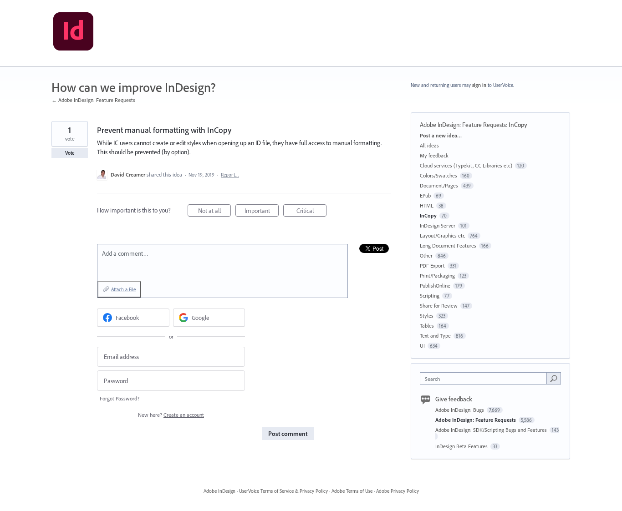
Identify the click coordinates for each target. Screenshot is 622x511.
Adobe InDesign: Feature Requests (463, 125)
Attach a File (123, 289)
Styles (426, 315)
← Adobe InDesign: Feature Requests (93, 99)
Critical (311, 212)
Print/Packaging (437, 275)
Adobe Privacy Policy (397, 491)
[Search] (553, 378)
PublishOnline (435, 285)
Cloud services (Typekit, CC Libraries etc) (466, 165)
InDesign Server (437, 225)
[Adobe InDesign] (73, 33)
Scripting (429, 295)
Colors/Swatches (438, 175)
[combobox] (485, 378)
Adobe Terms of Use (351, 491)
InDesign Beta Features (462, 446)
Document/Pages (439, 185)
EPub (425, 195)
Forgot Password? (119, 398)
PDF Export (432, 265)
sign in (479, 85)
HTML (426, 205)
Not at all (214, 212)
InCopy (518, 125)
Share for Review (439, 305)
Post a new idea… (441, 135)
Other (426, 255)
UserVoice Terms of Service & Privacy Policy (283, 491)
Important (262, 212)
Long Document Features (448, 245)
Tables (427, 325)
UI (422, 345)
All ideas (429, 145)
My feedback (434, 155)
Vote (70, 153)
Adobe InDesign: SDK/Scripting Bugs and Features (491, 429)
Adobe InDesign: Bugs (460, 409)
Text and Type (435, 335)
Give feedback (453, 399)
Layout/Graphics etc (442, 235)
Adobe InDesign (219, 491)
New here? (171, 414)
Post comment (287, 434)
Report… (230, 175)
